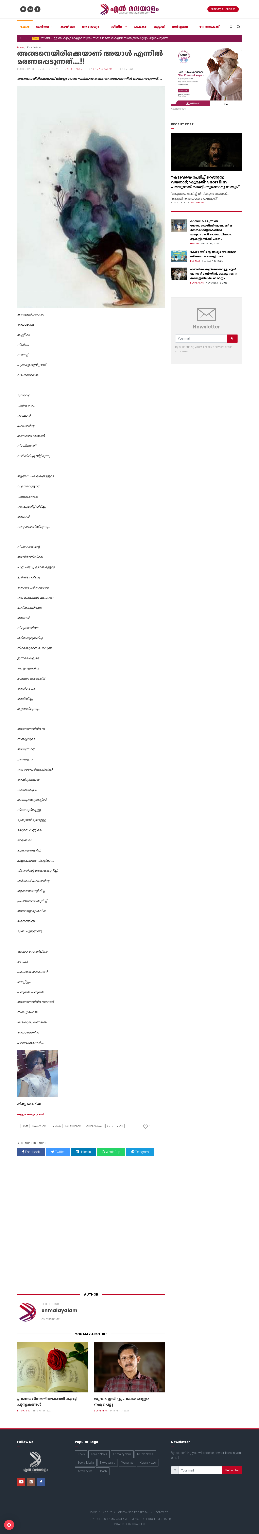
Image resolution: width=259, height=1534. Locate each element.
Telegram (142, 1152)
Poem (25, 1126)
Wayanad (127, 1462)
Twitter (59, 1152)
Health (194, 243)
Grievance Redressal (133, 1512)
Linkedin (85, 1152)
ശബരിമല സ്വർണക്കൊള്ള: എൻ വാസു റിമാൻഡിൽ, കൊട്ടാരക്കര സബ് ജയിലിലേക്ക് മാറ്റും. (213, 273)
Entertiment (115, 1126)
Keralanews (84, 1471)
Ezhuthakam (73, 1126)
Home (20, 47)
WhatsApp (112, 1152)
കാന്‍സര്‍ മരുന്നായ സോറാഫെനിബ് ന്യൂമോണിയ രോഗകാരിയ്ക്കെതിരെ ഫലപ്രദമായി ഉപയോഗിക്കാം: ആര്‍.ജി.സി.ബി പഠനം (211, 230)
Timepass (56, 1126)
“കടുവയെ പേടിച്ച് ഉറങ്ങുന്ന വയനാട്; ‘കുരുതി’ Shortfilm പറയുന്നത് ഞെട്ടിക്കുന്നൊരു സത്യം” (205, 182)
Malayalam (39, 1126)
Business (195, 261)
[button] (20, 38)
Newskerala (107, 1462)
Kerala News (99, 1454)
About (107, 1512)
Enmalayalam (94, 1126)
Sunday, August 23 (223, 9)
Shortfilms (197, 202)
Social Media (85, 1462)
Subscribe (232, 1470)
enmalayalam (103, 69)
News (81, 1454)
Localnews (101, 1411)
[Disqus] (91, 1231)
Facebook (32, 1152)
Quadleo (138, 1524)
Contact (161, 1512)
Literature (23, 1411)
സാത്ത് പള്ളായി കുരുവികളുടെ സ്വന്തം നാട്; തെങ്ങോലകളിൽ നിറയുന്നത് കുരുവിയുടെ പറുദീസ (100, 38)
